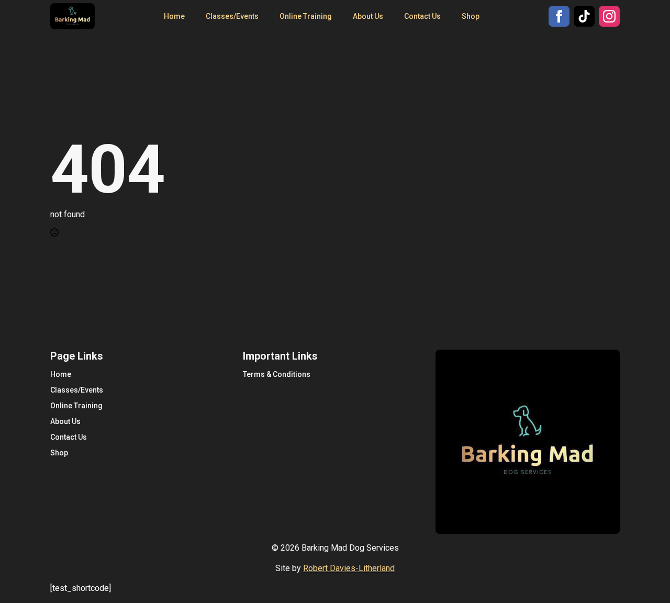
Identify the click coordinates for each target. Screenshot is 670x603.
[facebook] (559, 16)
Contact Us (422, 16)
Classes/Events (232, 16)
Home (174, 16)
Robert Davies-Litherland (349, 568)
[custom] (584, 16)
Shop (470, 16)
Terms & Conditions (276, 374)
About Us (368, 16)
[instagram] (609, 16)
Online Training (306, 16)
